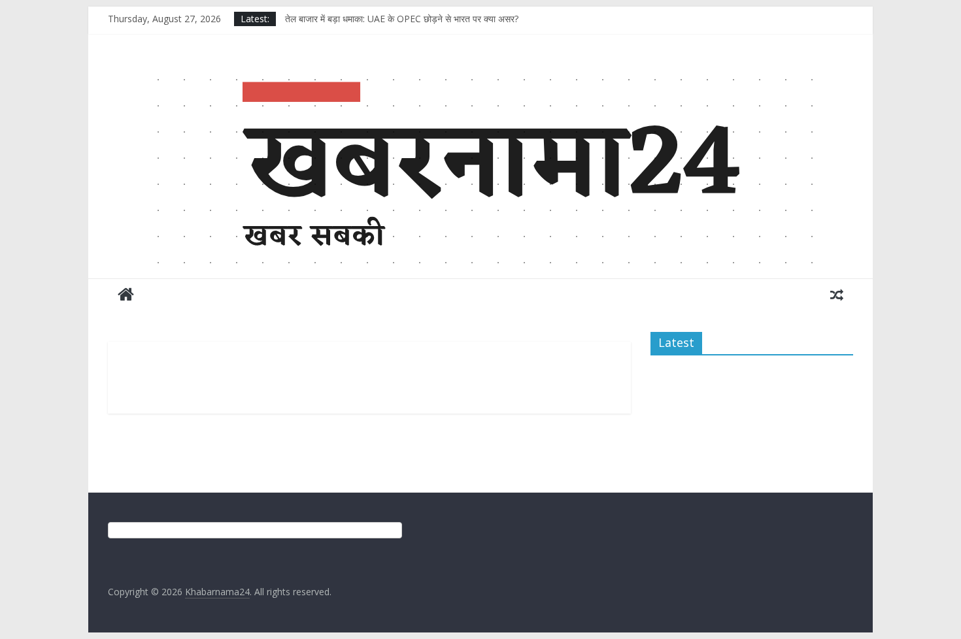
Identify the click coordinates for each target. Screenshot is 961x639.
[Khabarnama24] (480, 74)
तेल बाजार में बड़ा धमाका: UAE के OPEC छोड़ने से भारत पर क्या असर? (401, 18)
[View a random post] (836, 294)
